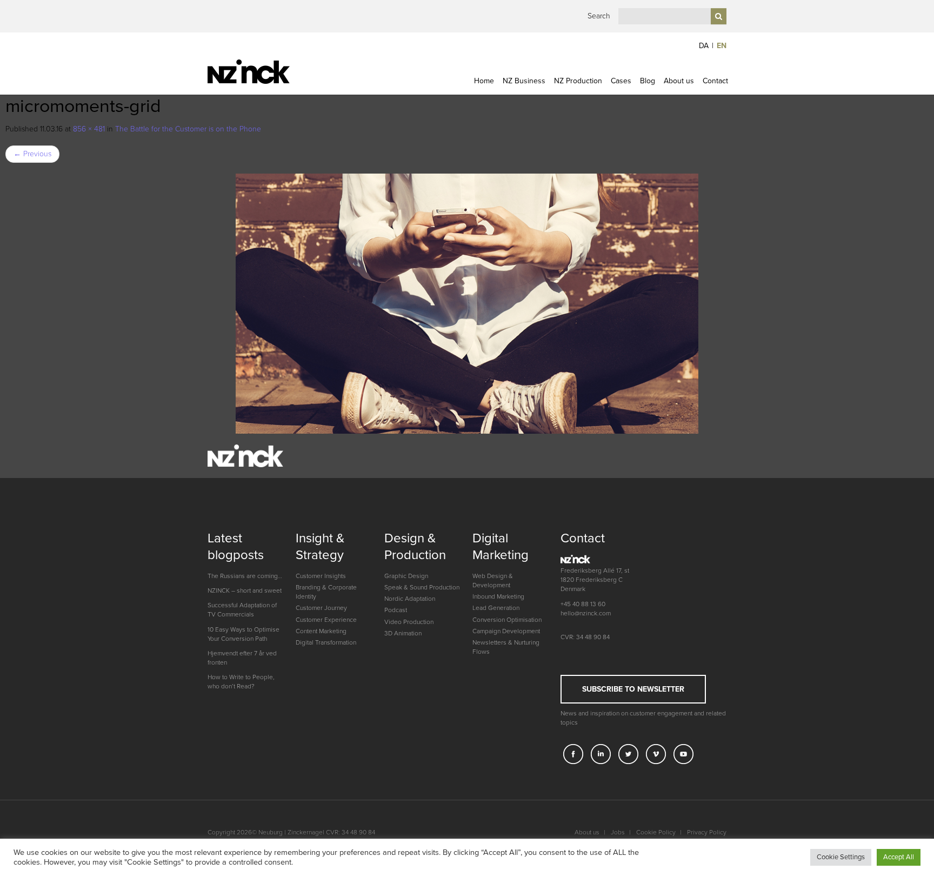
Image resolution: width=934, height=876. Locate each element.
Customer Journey (321, 608)
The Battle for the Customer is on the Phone (188, 129)
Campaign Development (506, 631)
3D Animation (403, 633)
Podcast (395, 610)
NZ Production (578, 80)
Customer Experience (326, 619)
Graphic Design (406, 576)
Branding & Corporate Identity (326, 591)
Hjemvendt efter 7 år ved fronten (242, 657)
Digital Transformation (326, 642)
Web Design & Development (492, 580)
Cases (621, 80)
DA (704, 45)
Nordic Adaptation (409, 598)
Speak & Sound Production (421, 587)
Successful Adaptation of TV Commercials (242, 609)
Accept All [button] (898, 857)
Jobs (618, 832)
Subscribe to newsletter (633, 689)
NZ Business (524, 80)
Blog (647, 80)
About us (679, 80)
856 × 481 (89, 129)
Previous (32, 153)
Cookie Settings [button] (841, 857)
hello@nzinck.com (586, 613)
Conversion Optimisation (507, 619)
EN (721, 45)
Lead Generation (495, 608)
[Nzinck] (268, 71)
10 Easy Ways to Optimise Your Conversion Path (243, 634)
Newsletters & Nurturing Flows (505, 647)
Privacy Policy (706, 832)
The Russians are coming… (245, 576)
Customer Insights (321, 576)
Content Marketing (321, 631)
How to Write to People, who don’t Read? (241, 681)
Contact (715, 80)
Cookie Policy (656, 832)
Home (484, 80)
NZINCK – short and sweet (245, 590)
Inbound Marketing (498, 596)
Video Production (408, 622)
